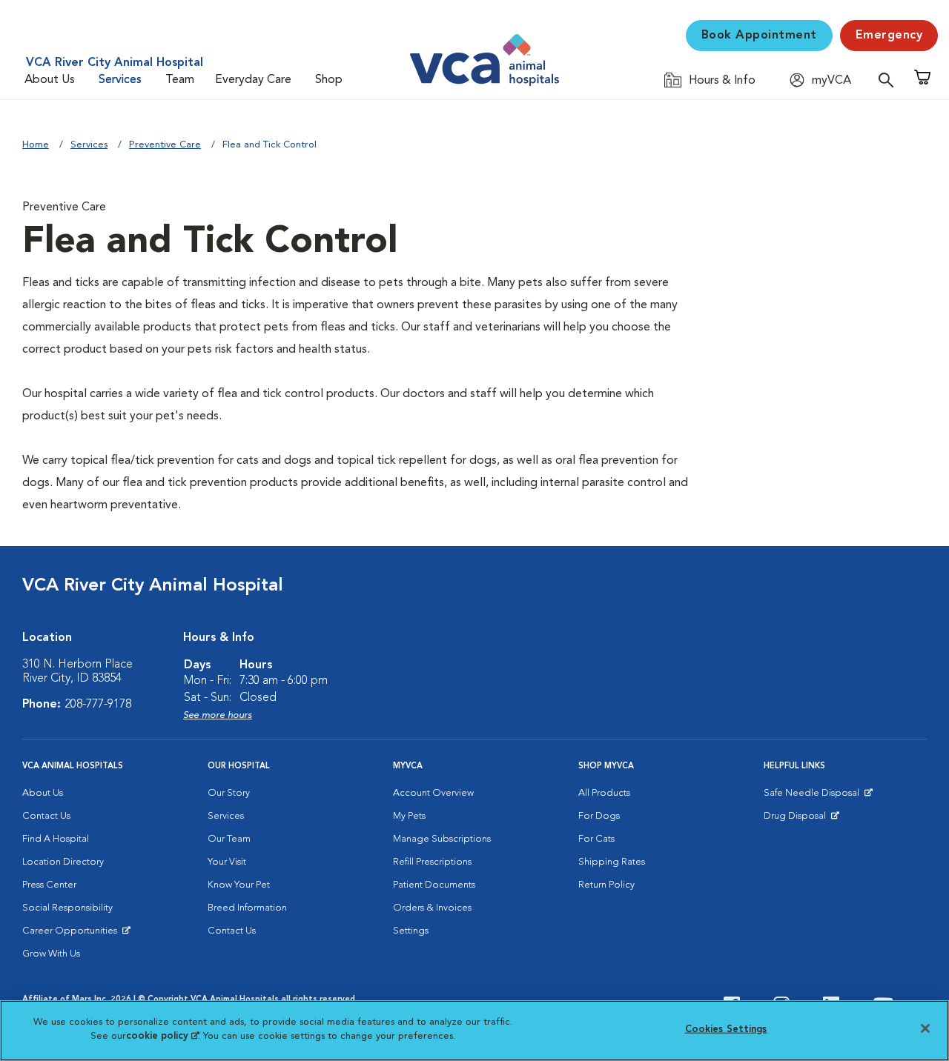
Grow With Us (51, 954)
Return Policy (606, 885)
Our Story (229, 793)
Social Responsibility (67, 908)
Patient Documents (434, 885)
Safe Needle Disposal (814, 796)
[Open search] (890, 79)
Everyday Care (253, 80)
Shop (329, 80)
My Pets (409, 816)
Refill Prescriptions (432, 862)
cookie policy (162, 1036)
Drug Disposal (801, 819)
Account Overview (433, 793)
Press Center (49, 885)
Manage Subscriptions (442, 839)
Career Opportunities (72, 934)
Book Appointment (759, 35)
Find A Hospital (55, 839)
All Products (604, 793)
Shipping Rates (611, 862)
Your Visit (227, 862)
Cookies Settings (726, 1029)
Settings (411, 931)
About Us (49, 80)
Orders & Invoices (432, 908)
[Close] (925, 1028)
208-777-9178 (98, 705)
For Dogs (599, 816)
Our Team (229, 839)
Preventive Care (165, 145)
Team (179, 80)
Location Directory (63, 862)
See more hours (217, 715)
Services (120, 80)
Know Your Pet (239, 885)
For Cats (596, 839)
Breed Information (247, 908)
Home (35, 145)
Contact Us (46, 816)
